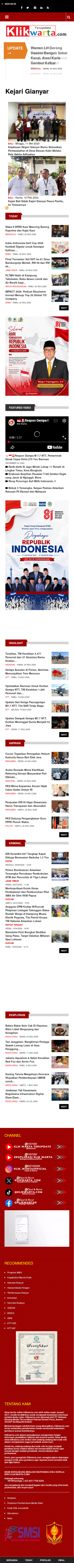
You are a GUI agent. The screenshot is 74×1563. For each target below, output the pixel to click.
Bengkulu (10, 234)
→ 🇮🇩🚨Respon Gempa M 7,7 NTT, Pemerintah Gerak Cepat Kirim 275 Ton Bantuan (33, 457)
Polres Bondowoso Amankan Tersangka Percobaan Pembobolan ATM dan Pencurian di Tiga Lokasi (26, 873)
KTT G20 (11, 1323)
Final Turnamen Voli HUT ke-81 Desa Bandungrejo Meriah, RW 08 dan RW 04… (27, 262)
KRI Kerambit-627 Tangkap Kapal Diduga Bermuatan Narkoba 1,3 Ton (27, 855)
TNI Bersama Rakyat (18, 1292)
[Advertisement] (37, 626)
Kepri (8, 861)
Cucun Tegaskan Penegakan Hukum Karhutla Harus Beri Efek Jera (27, 755)
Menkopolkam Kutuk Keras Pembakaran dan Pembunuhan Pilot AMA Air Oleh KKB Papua (27, 891)
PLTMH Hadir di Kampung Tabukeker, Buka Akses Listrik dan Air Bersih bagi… (26, 278)
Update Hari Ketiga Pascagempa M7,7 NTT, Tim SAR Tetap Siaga (25, 703)
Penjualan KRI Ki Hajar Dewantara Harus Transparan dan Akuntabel (26, 804)
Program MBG (14, 1272)
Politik (9, 825)
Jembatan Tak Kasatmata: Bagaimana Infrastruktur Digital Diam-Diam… (24, 1093)
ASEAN (11, 1307)
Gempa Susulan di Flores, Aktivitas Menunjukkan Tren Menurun (26, 671)
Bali (10, 143)
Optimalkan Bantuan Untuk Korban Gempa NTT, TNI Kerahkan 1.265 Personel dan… (26, 689)
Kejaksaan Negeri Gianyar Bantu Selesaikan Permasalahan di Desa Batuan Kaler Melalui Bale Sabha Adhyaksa (35, 150)
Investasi (12, 1297)
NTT (7, 677)
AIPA (9, 1318)
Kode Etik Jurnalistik (18, 1508)
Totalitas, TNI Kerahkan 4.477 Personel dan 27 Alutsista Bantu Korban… (25, 657)
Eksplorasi (11, 1036)
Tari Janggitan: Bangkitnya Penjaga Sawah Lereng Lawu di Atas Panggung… (27, 1045)
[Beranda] (37, 30)
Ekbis (8, 253)
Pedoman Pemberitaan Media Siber (25, 1503)
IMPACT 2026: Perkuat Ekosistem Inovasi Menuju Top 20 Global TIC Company (26, 295)
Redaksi (11, 1498)
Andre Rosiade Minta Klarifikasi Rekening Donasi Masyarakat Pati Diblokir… (26, 773)
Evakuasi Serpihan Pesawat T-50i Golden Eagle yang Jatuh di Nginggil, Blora (35, 475)
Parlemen (10, 761)
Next (64, 307)
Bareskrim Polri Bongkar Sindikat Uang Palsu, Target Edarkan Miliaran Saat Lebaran (27, 935)
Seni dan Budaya (16, 1302)
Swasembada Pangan (18, 1287)
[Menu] (7, 17)
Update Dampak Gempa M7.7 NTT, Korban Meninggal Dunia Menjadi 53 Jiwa (27, 721)
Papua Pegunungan (15, 286)
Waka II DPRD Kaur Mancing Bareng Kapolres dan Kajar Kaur (27, 228)
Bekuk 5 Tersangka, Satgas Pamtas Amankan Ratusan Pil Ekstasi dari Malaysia (34, 489)
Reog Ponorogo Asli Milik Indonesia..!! (32, 481)
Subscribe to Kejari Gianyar (6, 207)
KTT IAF (11, 1328)
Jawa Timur (11, 270)
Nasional (36, 73)
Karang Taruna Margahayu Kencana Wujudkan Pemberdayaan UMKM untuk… (27, 1077)
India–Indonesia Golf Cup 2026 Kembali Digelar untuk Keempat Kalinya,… (24, 246)
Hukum (9, 899)
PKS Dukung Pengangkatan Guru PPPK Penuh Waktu (25, 820)
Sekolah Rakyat (15, 1282)
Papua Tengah (14, 924)
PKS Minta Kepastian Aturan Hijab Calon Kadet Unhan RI (26, 787)
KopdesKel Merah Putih (19, 1277)
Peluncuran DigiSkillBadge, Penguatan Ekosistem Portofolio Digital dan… (49, 57)
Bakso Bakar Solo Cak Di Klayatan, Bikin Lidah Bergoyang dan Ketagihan (26, 1029)
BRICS (10, 1313)
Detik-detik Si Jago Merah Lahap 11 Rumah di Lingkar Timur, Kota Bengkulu (34, 468)
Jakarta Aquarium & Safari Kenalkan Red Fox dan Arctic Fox (27, 1059)
